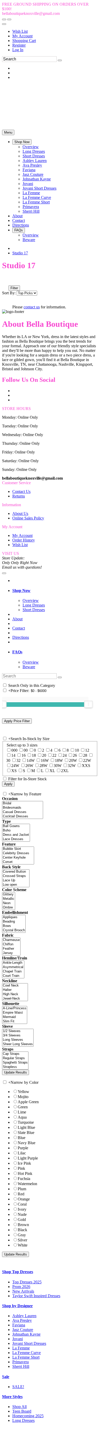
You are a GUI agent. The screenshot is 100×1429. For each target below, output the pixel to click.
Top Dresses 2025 (27, 1282)
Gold (22, 1219)
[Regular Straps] (15, 1058)
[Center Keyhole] (18, 858)
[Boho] (16, 830)
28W (43, 765)
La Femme (21, 1348)
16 (24, 755)
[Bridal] (22, 803)
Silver (22, 1240)
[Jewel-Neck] (15, 999)
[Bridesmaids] (22, 808)
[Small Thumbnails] (4, 280)
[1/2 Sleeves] (17, 1031)
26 (75, 755)
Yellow (23, 1091)
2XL (65, 770)
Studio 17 (20, 253)
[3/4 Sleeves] (17, 1035)
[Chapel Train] (13, 971)
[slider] (88, 704)
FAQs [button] (17, 652)
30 (8, 760)
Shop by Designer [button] (17, 1306)
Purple (23, 1148)
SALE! (18, 1386)
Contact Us (21, 491)
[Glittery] (8, 894)
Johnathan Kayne (26, 1334)
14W (31, 760)
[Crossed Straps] (15, 876)
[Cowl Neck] (15, 985)
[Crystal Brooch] (13, 930)
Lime (22, 1112)
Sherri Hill (20, 1366)
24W (15, 765)
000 (14, 750)
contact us (32, 307)
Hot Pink (25, 1173)
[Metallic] (8, 899)
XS (14, 770)
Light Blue (26, 1127)
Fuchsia (24, 1178)
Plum (22, 1189)
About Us (20, 513)
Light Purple (28, 1158)
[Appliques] (13, 917)
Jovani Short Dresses (29, 1343)
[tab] (55, 590)
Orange (24, 1199)
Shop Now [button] (21, 590)
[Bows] (13, 926)
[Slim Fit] (14, 1021)
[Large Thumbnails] (9, 280)
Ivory (22, 1209)
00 (26, 750)
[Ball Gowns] (16, 826)
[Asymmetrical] (13, 967)
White (22, 1245)
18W (59, 760)
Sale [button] (5, 1376)
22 (54, 755)
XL (52, 770)
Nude (22, 1214)
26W (29, 765)
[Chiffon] (11, 944)
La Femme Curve (26, 1352)
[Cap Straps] (15, 1054)
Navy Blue (26, 1143)
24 (65, 755)
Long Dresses (23, 1420)
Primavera (20, 1362)
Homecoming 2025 (28, 1416)
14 (13, 755)
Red (21, 1194)
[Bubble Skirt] (18, 849)
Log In (17, 50)
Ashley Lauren (24, 1316)
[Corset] (18, 862)
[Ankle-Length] (13, 963)
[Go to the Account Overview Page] (4, 24)
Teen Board (21, 1411)
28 (85, 755)
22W (87, 760)
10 (77, 750)
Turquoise (26, 1122)
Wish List (20, 31)
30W (58, 765)
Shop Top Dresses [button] (17, 1272)
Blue (21, 1137)
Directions (20, 637)
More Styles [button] (12, 1396)
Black (22, 1230)
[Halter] (15, 990)
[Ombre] (8, 907)
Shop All (19, 1406)
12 (87, 750)
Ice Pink (24, 1163)
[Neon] (8, 903)
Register (19, 45)
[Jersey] (11, 953)
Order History (23, 540)
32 (18, 760)
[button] (22, 142)
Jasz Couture (22, 1329)
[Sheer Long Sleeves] (17, 1044)
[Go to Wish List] (9, 19)
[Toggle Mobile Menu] (4, 573)
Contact (18, 628)
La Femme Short (25, 1357)
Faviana (18, 1325)
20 (44, 755)
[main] (50, 285)
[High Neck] (15, 994)
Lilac (22, 1153)
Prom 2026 (21, 1286)
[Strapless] (15, 1067)
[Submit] (60, 60)
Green (23, 1107)
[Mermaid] (14, 1017)
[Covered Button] (15, 872)
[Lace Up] (15, 880)
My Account (22, 36)
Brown (23, 1224)
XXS (86, 765)
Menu (8, 132)
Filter (14, 288)
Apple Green (28, 1102)
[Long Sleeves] (17, 1040)
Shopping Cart (24, 40)
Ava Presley (22, 1320)
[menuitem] (55, 31)
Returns (18, 496)
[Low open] (15, 885)
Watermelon (27, 1184)
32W (72, 765)
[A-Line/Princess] (14, 1008)
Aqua (22, 1117)
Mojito (23, 1097)
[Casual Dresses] (22, 812)
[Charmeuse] (11, 940)
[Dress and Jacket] (16, 835)
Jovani (17, 1339)
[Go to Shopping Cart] (4, 19)
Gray (22, 1235)
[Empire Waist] (14, 1013)
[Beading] (13, 921)
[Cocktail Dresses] (22, 816)
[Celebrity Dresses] (18, 853)
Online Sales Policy (28, 518)
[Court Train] (13, 976)
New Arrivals (23, 1291)
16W (45, 760)
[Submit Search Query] (60, 677)
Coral (22, 1204)
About (17, 619)
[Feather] (11, 949)
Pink (21, 1168)
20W (73, 760)
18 (34, 755)
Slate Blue (26, 1132)
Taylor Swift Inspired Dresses (36, 1296)
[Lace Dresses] (16, 839)
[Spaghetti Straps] (15, 1062)
